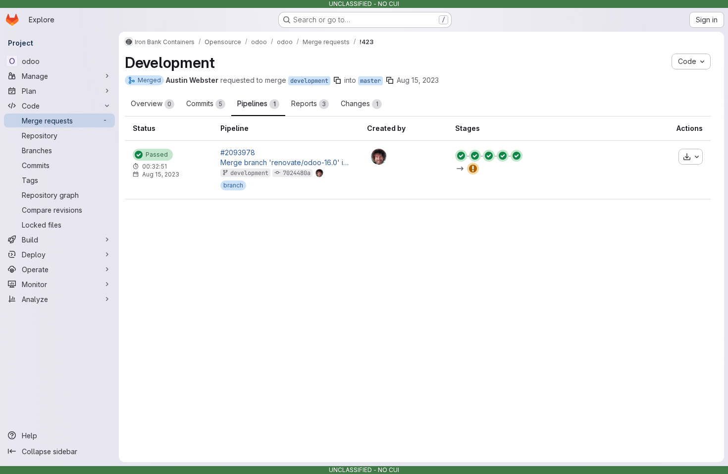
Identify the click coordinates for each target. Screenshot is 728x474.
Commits (204, 103)
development (309, 81)
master (370, 81)
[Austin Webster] (379, 157)
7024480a (297, 173)
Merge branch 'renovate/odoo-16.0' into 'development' (285, 163)
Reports (308, 103)
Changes (359, 103)
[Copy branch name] (337, 80)
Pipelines (256, 103)
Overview (151, 103)
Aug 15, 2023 (418, 80)
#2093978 (237, 153)
